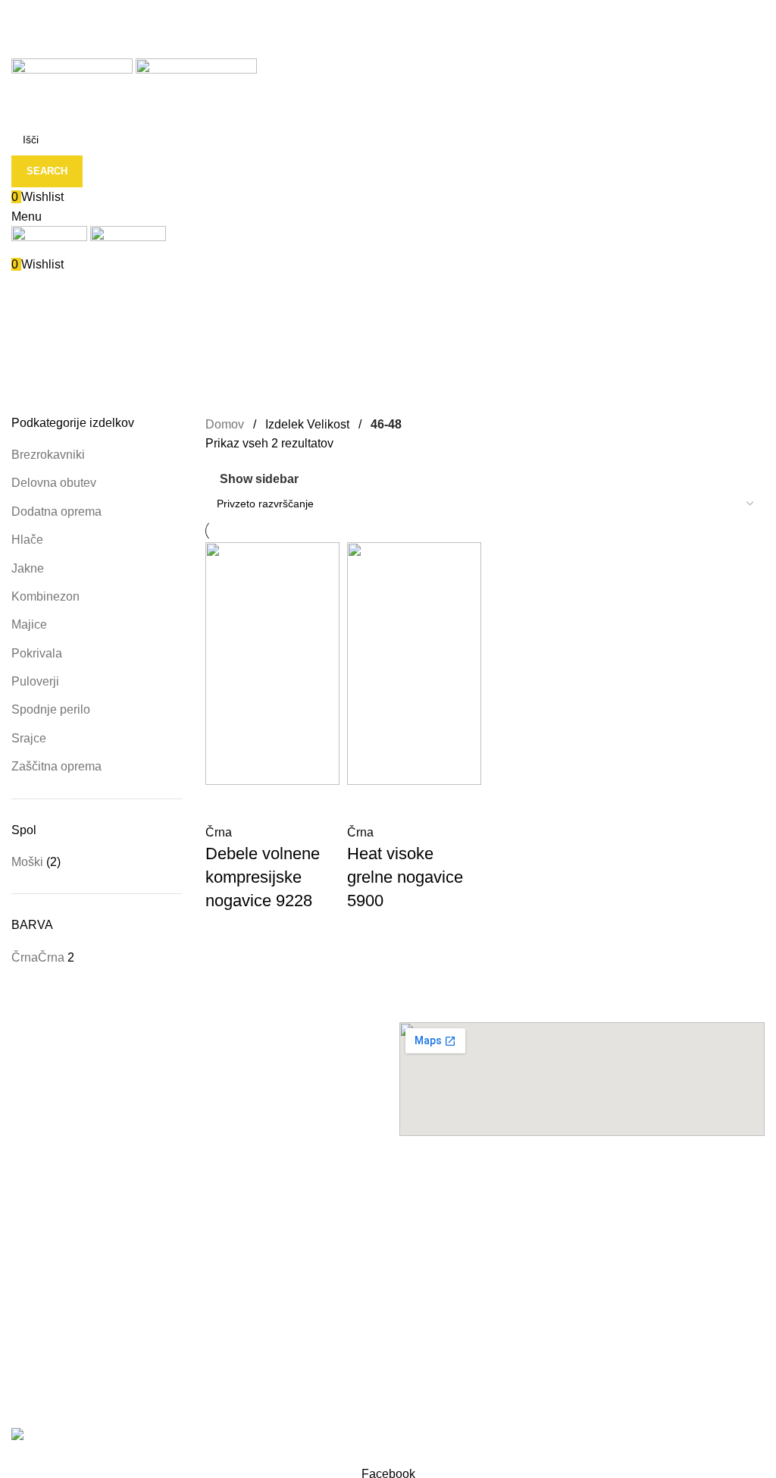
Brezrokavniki (48, 454)
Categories (42, 330)
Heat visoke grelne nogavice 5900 (405, 877)
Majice (29, 624)
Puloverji (35, 681)
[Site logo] (73, 80)
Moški (27, 861)
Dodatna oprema (56, 511)
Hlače (27, 539)
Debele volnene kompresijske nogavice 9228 (262, 877)
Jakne (27, 568)
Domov (226, 424)
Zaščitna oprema (56, 766)
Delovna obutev (53, 482)
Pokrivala (36, 653)
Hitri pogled (224, 804)
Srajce (28, 738)
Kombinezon (45, 596)
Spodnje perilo (50, 709)
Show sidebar (259, 478)
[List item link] (194, 1251)
